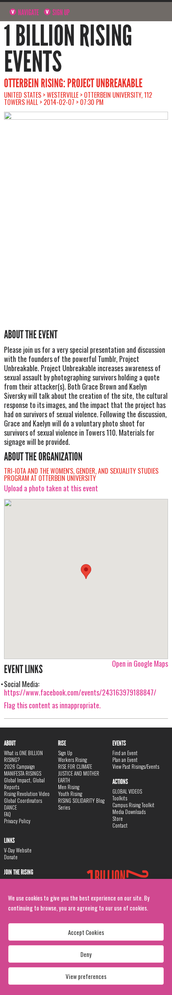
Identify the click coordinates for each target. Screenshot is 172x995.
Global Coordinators (23, 800)
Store (117, 818)
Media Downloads (129, 812)
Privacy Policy (17, 821)
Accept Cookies (86, 932)
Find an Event (125, 753)
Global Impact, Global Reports (24, 783)
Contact (120, 825)
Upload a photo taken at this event (51, 488)
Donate (11, 857)
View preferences (86, 976)
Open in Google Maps (140, 663)
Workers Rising (72, 760)
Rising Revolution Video (27, 794)
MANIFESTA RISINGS (22, 773)
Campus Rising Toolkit (133, 805)
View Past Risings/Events (135, 766)
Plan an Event (125, 760)
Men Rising (68, 787)
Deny (86, 954)
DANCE (10, 807)
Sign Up (60, 12)
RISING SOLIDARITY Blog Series (81, 803)
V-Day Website (18, 850)
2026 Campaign (19, 766)
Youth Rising (70, 794)
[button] (86, 571)
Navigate (28, 12)
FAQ (7, 814)
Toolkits (119, 798)
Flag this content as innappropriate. (52, 705)
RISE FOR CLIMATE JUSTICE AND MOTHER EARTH (78, 773)
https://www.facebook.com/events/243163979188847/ (80, 692)
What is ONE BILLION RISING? (23, 756)
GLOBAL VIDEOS (127, 791)
